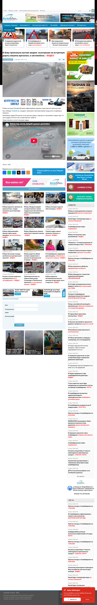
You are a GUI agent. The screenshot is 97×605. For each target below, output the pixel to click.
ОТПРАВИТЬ (19, 325)
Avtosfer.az (15, 111)
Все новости (80, 476)
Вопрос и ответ (13, 10)
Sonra (87, 599)
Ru (93, 10)
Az (90, 10)
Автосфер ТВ (9, 30)
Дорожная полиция (67, 25)
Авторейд (53, 25)
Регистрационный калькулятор (29, 10)
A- (59, 59)
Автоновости (25, 25)
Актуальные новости (40, 25)
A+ (64, 59)
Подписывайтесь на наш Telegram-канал (50, 172)
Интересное (81, 25)
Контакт (42, 10)
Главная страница (10, 25)
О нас (5, 10)
